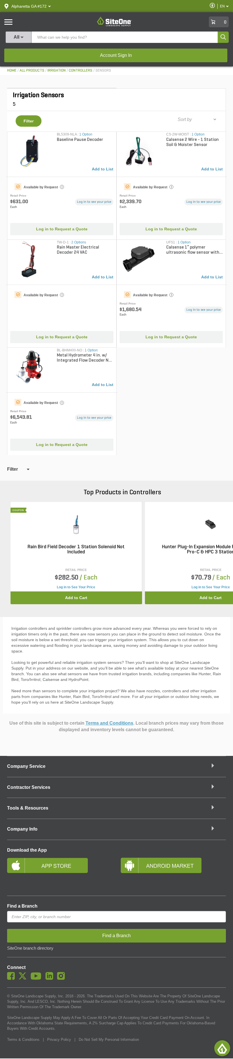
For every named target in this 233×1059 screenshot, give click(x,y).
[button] (29, 6)
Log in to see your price (94, 202)
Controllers (80, 70)
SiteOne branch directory (30, 948)
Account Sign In (116, 55)
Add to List (102, 169)
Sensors (103, 70)
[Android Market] (173, 873)
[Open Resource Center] (222, 1048)
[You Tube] (37, 978)
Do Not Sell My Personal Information (109, 1039)
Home (11, 70)
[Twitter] (24, 978)
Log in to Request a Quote (62, 229)
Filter (29, 121)
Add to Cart (76, 597)
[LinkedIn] (50, 978)
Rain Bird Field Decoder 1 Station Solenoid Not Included (76, 550)
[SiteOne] (114, 25)
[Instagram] (62, 978)
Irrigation (56, 70)
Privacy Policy (59, 1039)
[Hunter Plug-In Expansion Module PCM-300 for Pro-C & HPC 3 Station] (210, 524)
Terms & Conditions (23, 1039)
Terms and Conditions (109, 723)
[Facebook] (12, 978)
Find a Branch (22, 906)
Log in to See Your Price (76, 587)
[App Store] (59, 873)
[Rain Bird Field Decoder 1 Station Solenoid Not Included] (76, 524)
